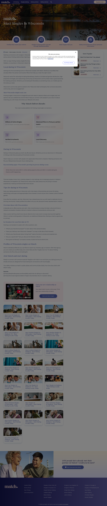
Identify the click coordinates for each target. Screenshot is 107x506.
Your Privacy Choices (68, 62)
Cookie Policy (50, 58)
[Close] (75, 52)
